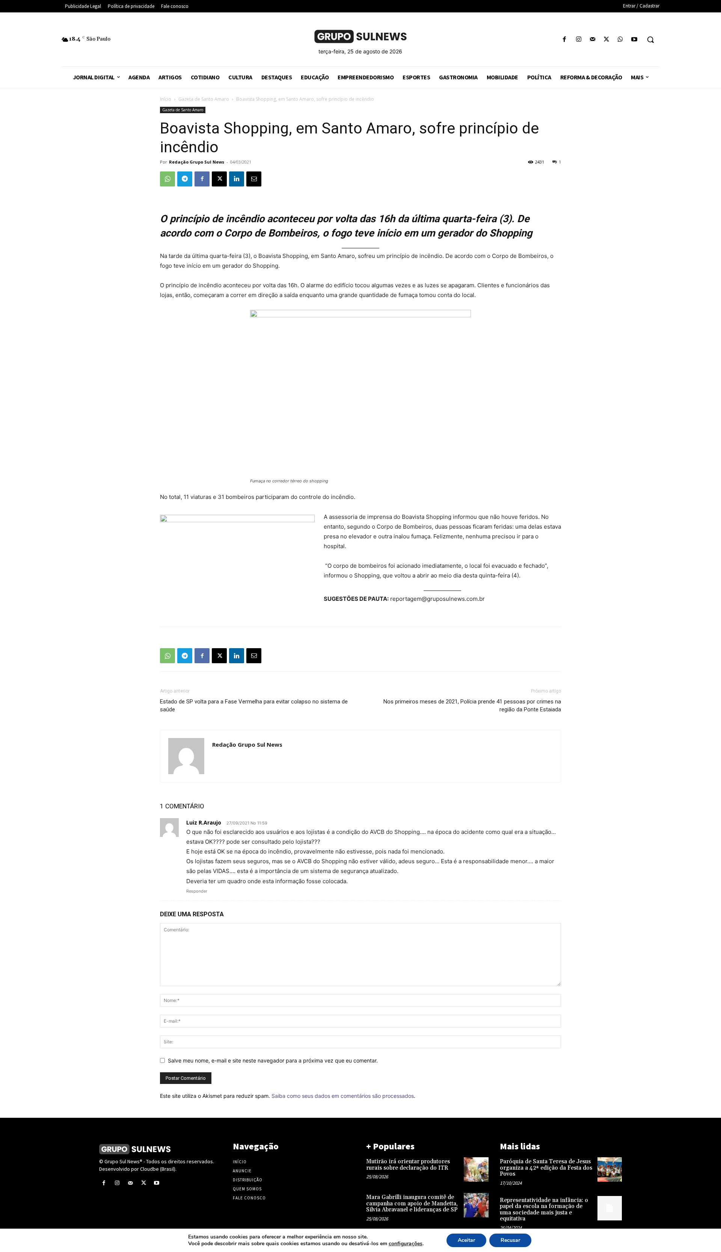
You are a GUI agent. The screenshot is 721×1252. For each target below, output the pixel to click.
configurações (405, 1243)
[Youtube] (634, 40)
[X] (606, 40)
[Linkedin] (236, 178)
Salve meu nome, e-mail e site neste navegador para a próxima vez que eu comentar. (273, 1060)
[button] (650, 39)
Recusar (510, 1240)
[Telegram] (184, 178)
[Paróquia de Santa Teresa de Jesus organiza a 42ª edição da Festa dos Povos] (609, 1169)
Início (165, 99)
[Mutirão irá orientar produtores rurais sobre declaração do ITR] (476, 1169)
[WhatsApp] (620, 40)
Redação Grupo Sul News (196, 162)
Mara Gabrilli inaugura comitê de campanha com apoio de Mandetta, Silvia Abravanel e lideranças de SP (412, 1203)
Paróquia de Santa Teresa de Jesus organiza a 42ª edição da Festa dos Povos (546, 1168)
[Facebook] (565, 40)
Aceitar (466, 1240)
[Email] (253, 178)
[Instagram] (578, 40)
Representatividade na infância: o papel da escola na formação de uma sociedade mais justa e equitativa (544, 1210)
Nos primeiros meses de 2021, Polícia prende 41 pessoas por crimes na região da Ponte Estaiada (472, 705)
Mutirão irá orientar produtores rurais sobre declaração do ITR (408, 1165)
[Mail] (592, 40)
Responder (196, 891)
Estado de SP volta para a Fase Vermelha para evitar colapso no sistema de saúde (254, 705)
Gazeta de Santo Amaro (203, 99)
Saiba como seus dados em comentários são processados (343, 1096)
